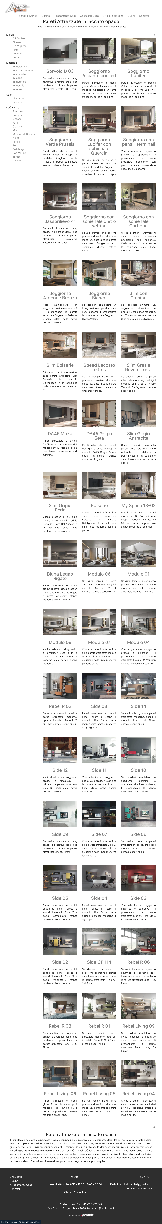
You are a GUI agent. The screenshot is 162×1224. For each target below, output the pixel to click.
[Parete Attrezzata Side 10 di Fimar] (138, 750)
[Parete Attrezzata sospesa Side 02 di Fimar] (60, 941)
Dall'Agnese (20, 46)
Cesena (17, 118)
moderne (18, 102)
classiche (18, 98)
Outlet (131, 15)
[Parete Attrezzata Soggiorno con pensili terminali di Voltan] (138, 119)
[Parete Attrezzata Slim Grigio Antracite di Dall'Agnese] (138, 413)
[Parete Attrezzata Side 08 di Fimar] (99, 686)
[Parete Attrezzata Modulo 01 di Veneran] (138, 553)
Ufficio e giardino (113, 15)
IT (154, 15)
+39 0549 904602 (141, 1188)
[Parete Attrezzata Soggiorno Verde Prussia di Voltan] (60, 119)
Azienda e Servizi (27, 15)
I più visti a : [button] (13, 107)
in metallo (18, 85)
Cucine (45, 15)
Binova (17, 42)
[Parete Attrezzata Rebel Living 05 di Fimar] (99, 1073)
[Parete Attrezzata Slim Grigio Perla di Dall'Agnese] (60, 485)
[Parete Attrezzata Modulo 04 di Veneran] (138, 622)
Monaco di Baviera (24, 134)
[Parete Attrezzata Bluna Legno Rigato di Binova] (60, 553)
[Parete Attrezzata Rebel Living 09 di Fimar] (138, 1006)
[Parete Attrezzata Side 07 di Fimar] (99, 814)
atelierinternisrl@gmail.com (135, 1184)
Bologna (17, 115)
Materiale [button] (11, 62)
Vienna (17, 160)
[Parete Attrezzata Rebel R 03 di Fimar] (60, 1006)
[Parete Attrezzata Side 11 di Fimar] (99, 750)
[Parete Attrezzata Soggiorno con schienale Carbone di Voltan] (138, 196)
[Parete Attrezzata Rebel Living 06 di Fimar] (60, 1073)
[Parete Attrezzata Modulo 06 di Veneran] (99, 553)
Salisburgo (19, 149)
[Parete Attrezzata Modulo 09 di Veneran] (60, 622)
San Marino (19, 153)
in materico (19, 81)
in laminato (19, 74)
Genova (17, 126)
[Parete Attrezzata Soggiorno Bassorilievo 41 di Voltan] (60, 196)
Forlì (15, 122)
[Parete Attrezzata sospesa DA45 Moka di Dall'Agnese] (60, 413)
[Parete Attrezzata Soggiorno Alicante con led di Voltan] (99, 51)
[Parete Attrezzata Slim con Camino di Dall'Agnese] (138, 273)
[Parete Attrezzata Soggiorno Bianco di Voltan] (99, 273)
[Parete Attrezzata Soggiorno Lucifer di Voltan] (138, 51)
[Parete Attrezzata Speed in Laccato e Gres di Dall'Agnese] (99, 345)
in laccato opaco (23, 70)
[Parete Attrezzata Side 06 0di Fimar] (138, 814)
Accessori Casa (89, 15)
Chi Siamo (16, 1176)
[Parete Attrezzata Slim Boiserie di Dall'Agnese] (60, 345)
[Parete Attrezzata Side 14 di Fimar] (138, 686)
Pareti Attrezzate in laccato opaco (107, 26)
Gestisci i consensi (31, 1222)
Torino (16, 156)
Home (39, 26)
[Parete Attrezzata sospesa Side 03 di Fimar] (138, 878)
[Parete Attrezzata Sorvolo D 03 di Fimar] (60, 51)
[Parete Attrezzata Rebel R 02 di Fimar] (60, 686)
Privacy (4, 1222)
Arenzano (18, 111)
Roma (16, 145)
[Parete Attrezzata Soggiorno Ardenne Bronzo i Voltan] (60, 273)
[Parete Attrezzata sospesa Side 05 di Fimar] (60, 878)
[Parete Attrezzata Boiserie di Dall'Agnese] (99, 485)
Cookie (14, 1222)
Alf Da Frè (19, 38)
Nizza (16, 137)
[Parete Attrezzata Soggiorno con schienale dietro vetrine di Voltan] (99, 196)
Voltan (16, 57)
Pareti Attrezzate (77, 26)
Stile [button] (9, 94)
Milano (17, 130)
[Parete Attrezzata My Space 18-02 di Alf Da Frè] (138, 485)
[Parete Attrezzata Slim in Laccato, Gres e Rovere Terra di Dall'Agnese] (138, 345)
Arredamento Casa (65, 15)
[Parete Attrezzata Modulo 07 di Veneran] (99, 622)
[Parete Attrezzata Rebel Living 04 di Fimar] (138, 1073)
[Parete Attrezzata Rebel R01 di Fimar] (99, 1006)
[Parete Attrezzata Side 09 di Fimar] (60, 814)
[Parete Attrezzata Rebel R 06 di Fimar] (138, 941)
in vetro (17, 89)
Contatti (144, 15)
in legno (17, 77)
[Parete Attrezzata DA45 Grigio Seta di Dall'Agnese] (99, 413)
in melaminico (21, 66)
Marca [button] (10, 34)
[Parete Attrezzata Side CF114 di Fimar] (99, 941)
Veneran (17, 53)
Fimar (16, 49)
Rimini (16, 141)
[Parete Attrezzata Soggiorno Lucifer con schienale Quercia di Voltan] (99, 119)
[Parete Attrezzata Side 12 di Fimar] (60, 750)
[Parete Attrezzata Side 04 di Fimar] (99, 878)
